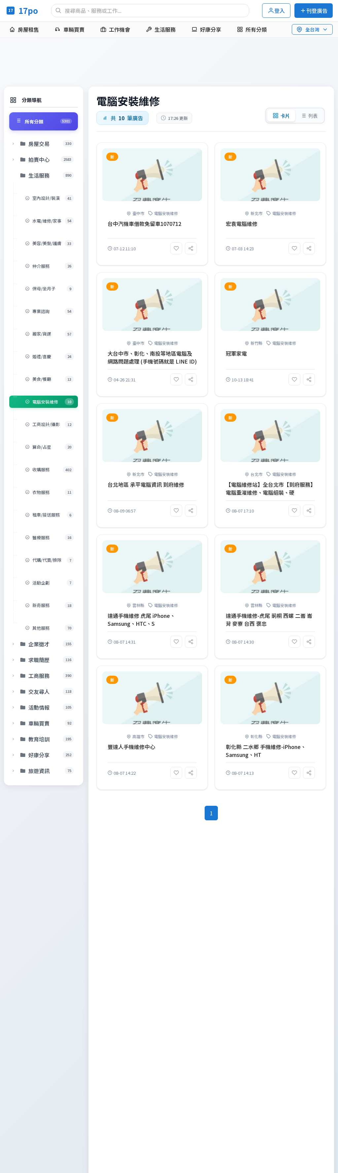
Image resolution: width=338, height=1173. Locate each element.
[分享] (191, 248)
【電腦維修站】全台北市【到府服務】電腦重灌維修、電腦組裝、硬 (269, 488)
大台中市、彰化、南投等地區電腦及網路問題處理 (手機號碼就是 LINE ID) (152, 357)
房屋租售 (28, 29)
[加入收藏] (176, 248)
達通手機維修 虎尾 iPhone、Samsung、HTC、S (141, 619)
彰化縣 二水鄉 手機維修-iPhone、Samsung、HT (266, 751)
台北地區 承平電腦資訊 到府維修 (146, 484)
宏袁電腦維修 (241, 224)
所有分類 (256, 29)
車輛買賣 (73, 29)
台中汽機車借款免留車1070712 (144, 224)
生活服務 (165, 29)
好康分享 (210, 29)
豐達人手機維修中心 (131, 747)
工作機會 (119, 29)
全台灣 (312, 29)
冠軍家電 (236, 353)
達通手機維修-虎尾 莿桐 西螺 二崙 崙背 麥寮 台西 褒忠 (269, 619)
